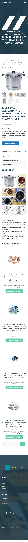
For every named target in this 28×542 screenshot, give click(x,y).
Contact (4, 488)
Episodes (4, 481)
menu (4, 477)
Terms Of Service (14, 527)
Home (3, 61)
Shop (8, 61)
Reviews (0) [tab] (7, 164)
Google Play (5, 503)
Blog (3, 486)
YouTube (4, 498)
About (3, 483)
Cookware (14, 61)
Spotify (4, 501)
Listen (4, 494)
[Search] (22, 444)
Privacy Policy (5, 527)
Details (9, 124)
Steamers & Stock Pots (20, 151)
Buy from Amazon (10, 143)
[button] (23, 72)
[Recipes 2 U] (6, 2)
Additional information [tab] (10, 161)
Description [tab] (7, 157)
